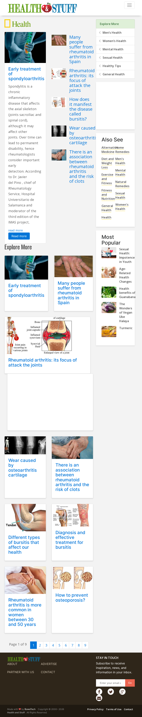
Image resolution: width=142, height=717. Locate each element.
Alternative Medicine (110, 150)
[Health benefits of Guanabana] (109, 292)
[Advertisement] (50, 401)
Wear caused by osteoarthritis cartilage (83, 135)
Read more (19, 236)
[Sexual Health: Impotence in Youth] (109, 252)
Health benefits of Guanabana (127, 293)
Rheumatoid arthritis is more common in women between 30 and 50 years (24, 612)
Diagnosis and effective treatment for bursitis (70, 540)
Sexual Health (113, 58)
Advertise (49, 664)
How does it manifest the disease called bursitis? (80, 109)
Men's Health (120, 161)
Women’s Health (114, 41)
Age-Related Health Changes (125, 275)
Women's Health (122, 207)
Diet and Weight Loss (108, 163)
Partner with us (20, 672)
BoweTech (30, 709)
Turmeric (125, 328)
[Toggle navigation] (129, 5)
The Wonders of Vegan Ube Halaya (125, 312)
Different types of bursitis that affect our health (24, 545)
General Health (114, 74)
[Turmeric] (109, 331)
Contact (48, 672)
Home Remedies (122, 150)
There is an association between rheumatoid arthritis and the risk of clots (81, 166)
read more (15, 230)
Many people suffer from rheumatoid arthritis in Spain (81, 49)
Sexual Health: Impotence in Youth (127, 255)
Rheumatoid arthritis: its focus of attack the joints (82, 80)
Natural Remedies (122, 184)
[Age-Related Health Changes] (109, 272)
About (12, 664)
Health (106, 217)
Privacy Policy (95, 709)
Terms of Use (113, 709)
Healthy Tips (112, 66)
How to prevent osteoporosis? (71, 597)
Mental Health (113, 49)
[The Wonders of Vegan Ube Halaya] (109, 307)
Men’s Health (112, 33)
